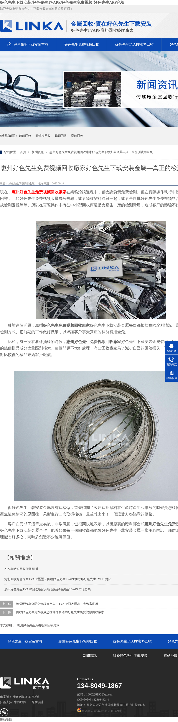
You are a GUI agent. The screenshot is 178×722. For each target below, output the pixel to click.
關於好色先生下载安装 (130, 655)
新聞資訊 (38, 152)
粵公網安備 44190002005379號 (101, 711)
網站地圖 (6, 719)
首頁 (23, 152)
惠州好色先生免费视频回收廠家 (39, 192)
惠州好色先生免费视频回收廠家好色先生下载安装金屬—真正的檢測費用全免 (101, 152)
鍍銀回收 (25, 135)
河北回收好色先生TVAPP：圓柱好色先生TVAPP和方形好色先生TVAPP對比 (57, 579)
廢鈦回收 (77, 135)
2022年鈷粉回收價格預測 (21, 569)
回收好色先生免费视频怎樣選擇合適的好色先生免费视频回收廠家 (60, 612)
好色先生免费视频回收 (81, 44)
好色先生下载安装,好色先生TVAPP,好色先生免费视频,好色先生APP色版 (62, 2)
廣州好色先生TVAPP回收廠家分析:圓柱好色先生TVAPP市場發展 (47, 589)
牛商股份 (20, 702)
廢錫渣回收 (43, 135)
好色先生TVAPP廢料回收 (134, 44)
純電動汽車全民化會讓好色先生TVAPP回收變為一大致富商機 (57, 604)
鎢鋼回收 (61, 135)
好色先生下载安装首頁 (30, 44)
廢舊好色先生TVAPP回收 (77, 641)
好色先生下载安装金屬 (21, 183)
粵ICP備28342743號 (26, 697)
